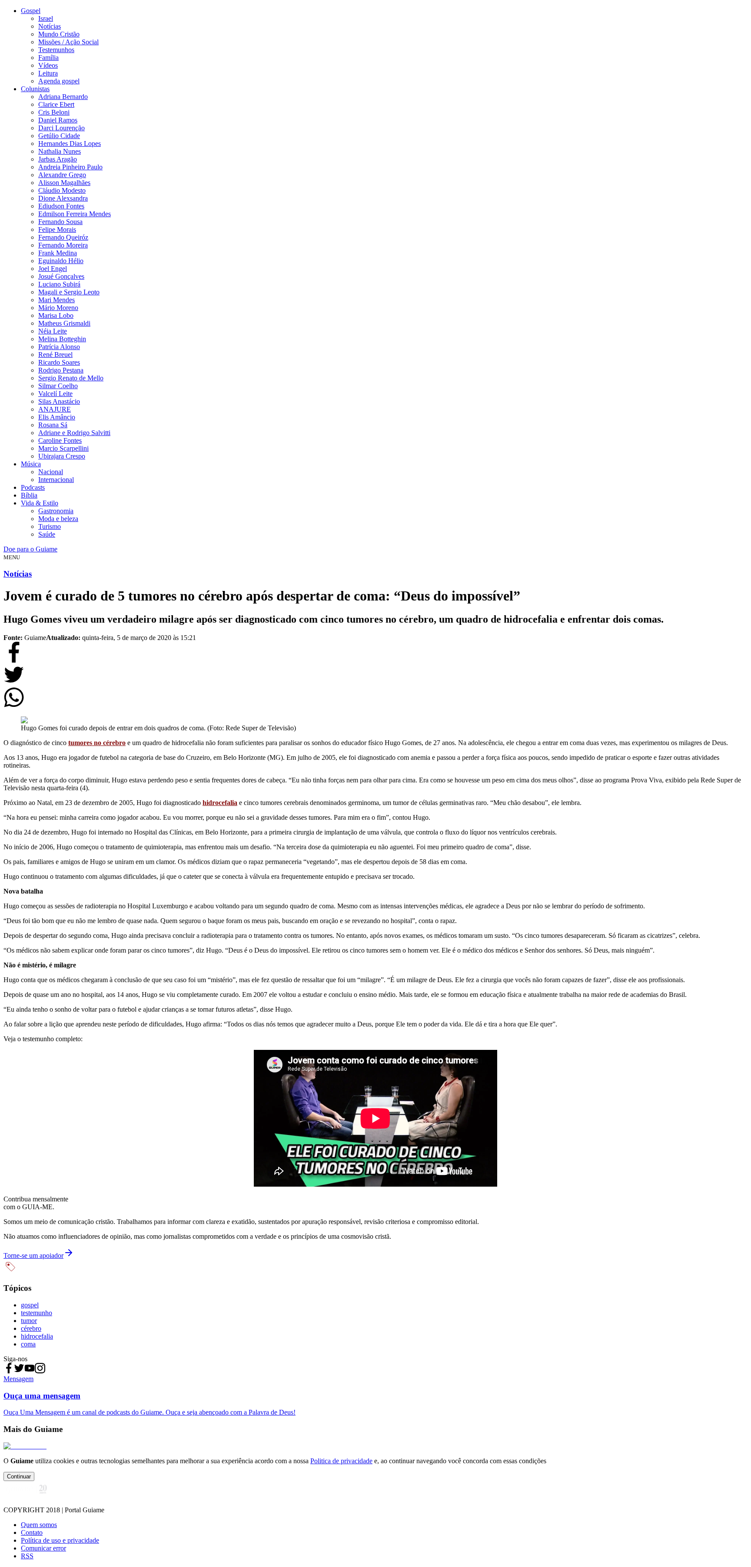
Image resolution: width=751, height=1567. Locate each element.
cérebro (31, 1328)
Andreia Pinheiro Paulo (70, 167)
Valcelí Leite (55, 393)
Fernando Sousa (60, 221)
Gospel (30, 10)
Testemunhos (56, 49)
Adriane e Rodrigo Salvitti (74, 432)
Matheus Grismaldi (64, 323)
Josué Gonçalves (61, 276)
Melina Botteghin (62, 339)
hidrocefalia (37, 1336)
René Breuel (55, 354)
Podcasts (33, 487)
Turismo (49, 526)
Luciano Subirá (59, 284)
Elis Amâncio (56, 417)
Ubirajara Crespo (61, 456)
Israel (45, 18)
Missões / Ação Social (68, 42)
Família (48, 57)
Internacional (56, 479)
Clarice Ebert (56, 104)
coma (28, 1344)
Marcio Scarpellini (63, 448)
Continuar (19, 1476)
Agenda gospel (59, 81)
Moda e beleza (58, 518)
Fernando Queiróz (63, 237)
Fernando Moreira (63, 245)
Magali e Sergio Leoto (69, 292)
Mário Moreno (58, 307)
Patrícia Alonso (59, 346)
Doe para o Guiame (30, 549)
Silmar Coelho (58, 385)
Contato (32, 1532)
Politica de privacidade (341, 1461)
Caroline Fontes (60, 440)
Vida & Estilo (39, 503)
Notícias (49, 26)
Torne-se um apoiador (33, 1255)
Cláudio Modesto (62, 190)
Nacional (50, 471)
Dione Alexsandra (63, 198)
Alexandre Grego (62, 174)
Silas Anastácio (59, 401)
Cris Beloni (54, 112)
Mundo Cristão (59, 34)
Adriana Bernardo (63, 96)
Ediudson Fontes (61, 206)
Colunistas (35, 88)
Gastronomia (55, 511)
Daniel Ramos (57, 120)
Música (31, 464)
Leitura (48, 73)
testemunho (36, 1312)
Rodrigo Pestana (60, 370)
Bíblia (29, 495)
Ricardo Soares (59, 362)
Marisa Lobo (55, 315)
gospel (30, 1305)
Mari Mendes (56, 300)
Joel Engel (52, 268)
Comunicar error (43, 1548)
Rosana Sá (52, 425)
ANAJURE (54, 409)
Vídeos (48, 65)
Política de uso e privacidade (60, 1540)
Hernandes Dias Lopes (69, 143)
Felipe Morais (57, 229)
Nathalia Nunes (59, 151)
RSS (27, 1556)
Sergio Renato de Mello (70, 378)
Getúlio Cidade (59, 135)
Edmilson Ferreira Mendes (74, 214)
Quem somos (39, 1524)
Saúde (46, 534)
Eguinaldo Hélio (60, 260)
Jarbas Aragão (57, 159)
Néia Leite (52, 331)
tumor (29, 1320)
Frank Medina (57, 253)
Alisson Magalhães (64, 182)
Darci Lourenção (61, 128)
